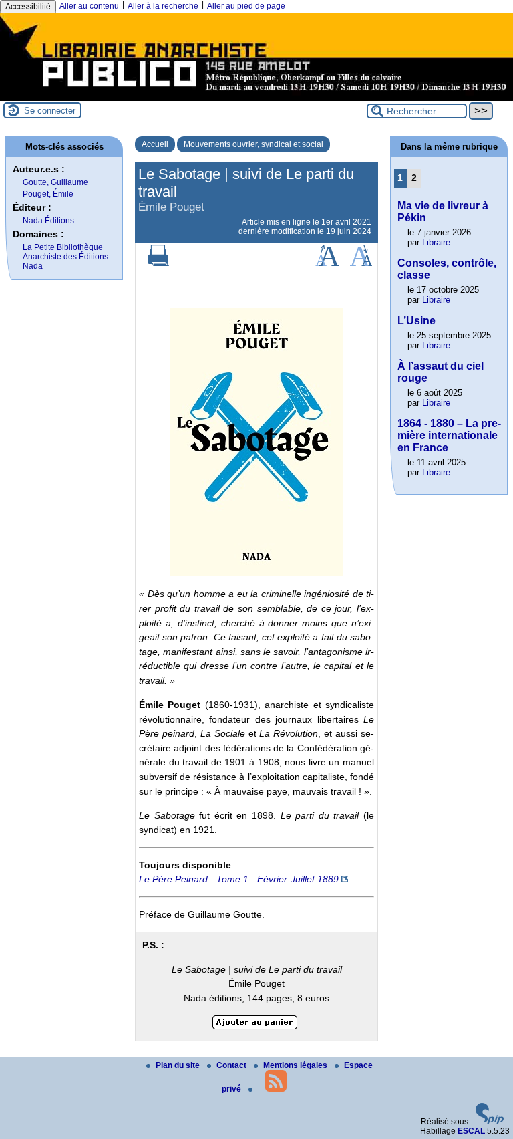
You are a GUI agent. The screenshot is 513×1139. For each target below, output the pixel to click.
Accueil (155, 144)
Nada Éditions (48, 220)
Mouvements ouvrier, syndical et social (253, 144)
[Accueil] (256, 96)
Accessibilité (28, 6)
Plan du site (179, 1065)
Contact (232, 1065)
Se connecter (49, 111)
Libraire (436, 242)
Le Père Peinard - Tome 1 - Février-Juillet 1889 (239, 879)
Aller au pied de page (246, 6)
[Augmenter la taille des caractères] (327, 263)
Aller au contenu (89, 6)
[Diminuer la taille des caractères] (361, 263)
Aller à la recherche (163, 6)
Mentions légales (296, 1065)
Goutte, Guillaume (55, 182)
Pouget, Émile (48, 194)
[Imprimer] (158, 263)
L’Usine (416, 320)
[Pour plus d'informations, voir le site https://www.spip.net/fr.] (489, 1121)
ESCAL (471, 1131)
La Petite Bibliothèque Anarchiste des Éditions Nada (65, 257)
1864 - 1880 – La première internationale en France (449, 435)
